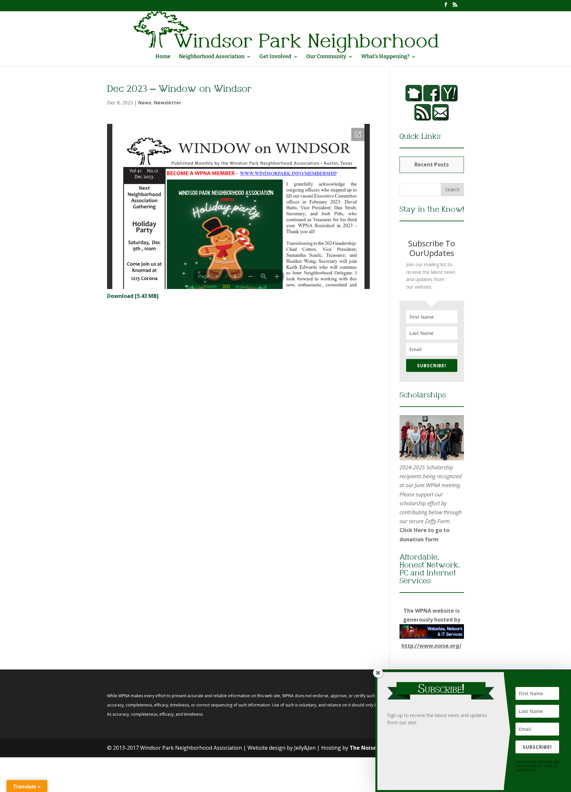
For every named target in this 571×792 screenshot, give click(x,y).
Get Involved (275, 56)
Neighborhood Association (212, 56)
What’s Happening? (385, 56)
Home (163, 56)
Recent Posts (431, 164)
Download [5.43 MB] (133, 296)
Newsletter (167, 102)
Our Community (326, 56)
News (144, 102)
